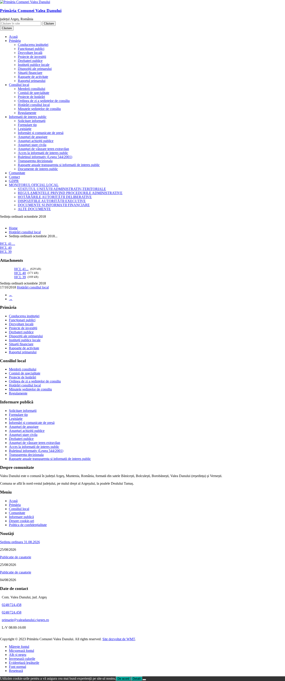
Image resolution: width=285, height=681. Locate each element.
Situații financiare (30, 73)
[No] (144, 679)
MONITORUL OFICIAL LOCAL (34, 185)
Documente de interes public (38, 169)
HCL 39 (6, 252)
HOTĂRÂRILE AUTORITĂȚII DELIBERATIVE (55, 197)
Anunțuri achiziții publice (35, 141)
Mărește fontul (19, 646)
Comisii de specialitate (33, 93)
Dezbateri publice (30, 61)
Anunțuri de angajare (32, 137)
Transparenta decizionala (35, 161)
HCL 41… (7, 244)
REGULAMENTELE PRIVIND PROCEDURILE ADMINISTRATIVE (70, 193)
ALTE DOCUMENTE (34, 209)
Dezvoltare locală (30, 53)
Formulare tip (27, 125)
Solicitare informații (31, 121)
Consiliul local (19, 85)
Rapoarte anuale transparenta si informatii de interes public (59, 165)
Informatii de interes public (28, 117)
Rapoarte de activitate (33, 77)
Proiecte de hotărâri (31, 97)
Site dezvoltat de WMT (118, 639)
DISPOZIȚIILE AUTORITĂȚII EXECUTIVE (52, 201)
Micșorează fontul (21, 651)
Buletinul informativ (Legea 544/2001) (45, 157)
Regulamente (27, 113)
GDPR (14, 181)
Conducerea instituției (33, 45)
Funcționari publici (31, 49)
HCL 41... (21, 269)
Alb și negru (17, 655)
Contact (14, 177)
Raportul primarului (31, 81)
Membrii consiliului (31, 89)
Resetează (16, 671)
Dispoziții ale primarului (35, 69)
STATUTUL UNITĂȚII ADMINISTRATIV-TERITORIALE (62, 189)
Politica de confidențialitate (28, 525)
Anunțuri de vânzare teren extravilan (43, 149)
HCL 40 (6, 248)
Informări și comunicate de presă (40, 133)
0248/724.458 (11, 605)
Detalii (137, 678)
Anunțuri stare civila (32, 145)
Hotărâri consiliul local (34, 105)
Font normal (17, 667)
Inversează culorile (22, 659)
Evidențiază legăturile (24, 663)
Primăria (15, 41)
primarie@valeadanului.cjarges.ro (25, 620)
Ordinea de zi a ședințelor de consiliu (44, 101)
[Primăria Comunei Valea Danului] (25, 2)
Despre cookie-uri (21, 521)
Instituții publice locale (33, 65)
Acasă (13, 37)
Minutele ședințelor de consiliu (39, 109)
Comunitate (17, 173)
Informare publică (21, 517)
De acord (123, 678)
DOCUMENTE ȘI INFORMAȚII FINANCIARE (54, 205)
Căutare (49, 23)
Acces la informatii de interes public (43, 153)
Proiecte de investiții (32, 57)
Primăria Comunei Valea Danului (30, 10)
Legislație (24, 129)
